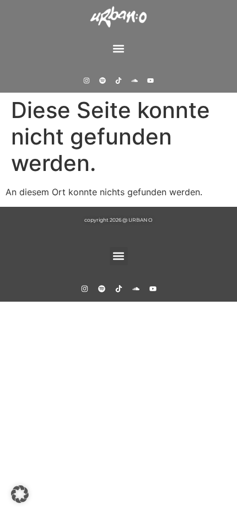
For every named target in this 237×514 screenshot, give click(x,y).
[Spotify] (102, 80)
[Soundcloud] (134, 80)
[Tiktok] (118, 80)
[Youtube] (150, 80)
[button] (119, 48)
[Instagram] (86, 80)
